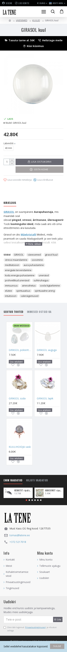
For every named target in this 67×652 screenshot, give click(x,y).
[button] (26, 500)
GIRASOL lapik (45, 398)
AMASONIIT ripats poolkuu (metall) (53, 490)
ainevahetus (29, 285)
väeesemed (34, 254)
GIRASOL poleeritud (20, 350)
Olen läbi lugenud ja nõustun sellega (32, 629)
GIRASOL (9, 212)
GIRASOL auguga (47, 350)
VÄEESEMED (21, 20)
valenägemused (29, 296)
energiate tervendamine (18, 270)
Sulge (57, 646)
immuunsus (11, 285)
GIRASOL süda (17, 398)
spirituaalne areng (45, 290)
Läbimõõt (8, 143)
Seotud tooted (13, 312)
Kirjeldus (10, 203)
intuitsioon (10, 296)
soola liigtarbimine (50, 285)
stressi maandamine (16, 259)
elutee (8, 290)
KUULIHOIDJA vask (20, 446)
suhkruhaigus (41, 280)
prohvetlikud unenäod (17, 280)
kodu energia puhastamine (19, 275)
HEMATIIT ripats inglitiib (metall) (22, 490)
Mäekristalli (28, 234)
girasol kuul (51, 254)
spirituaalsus (23, 290)
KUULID (36, 20)
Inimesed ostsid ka (39, 312)
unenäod (44, 275)
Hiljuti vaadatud (37, 480)
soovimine (37, 259)
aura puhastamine (34, 265)
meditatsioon (12, 265)
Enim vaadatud (13, 480)
